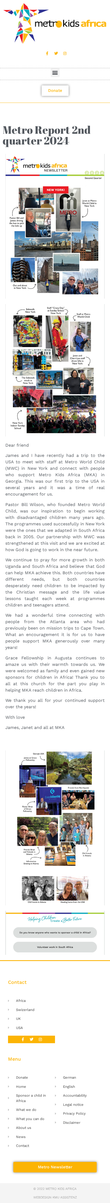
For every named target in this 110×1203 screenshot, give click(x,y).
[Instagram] (65, 53)
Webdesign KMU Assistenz (55, 1197)
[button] (55, 72)
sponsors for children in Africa (38, 677)
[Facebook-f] (47, 53)
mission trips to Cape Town (75, 628)
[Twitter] (56, 53)
